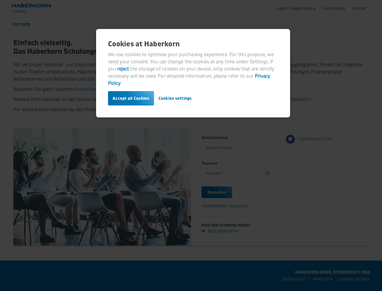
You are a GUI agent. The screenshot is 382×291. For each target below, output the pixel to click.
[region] (193, 73)
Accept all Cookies (131, 98)
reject (123, 68)
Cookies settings (175, 98)
